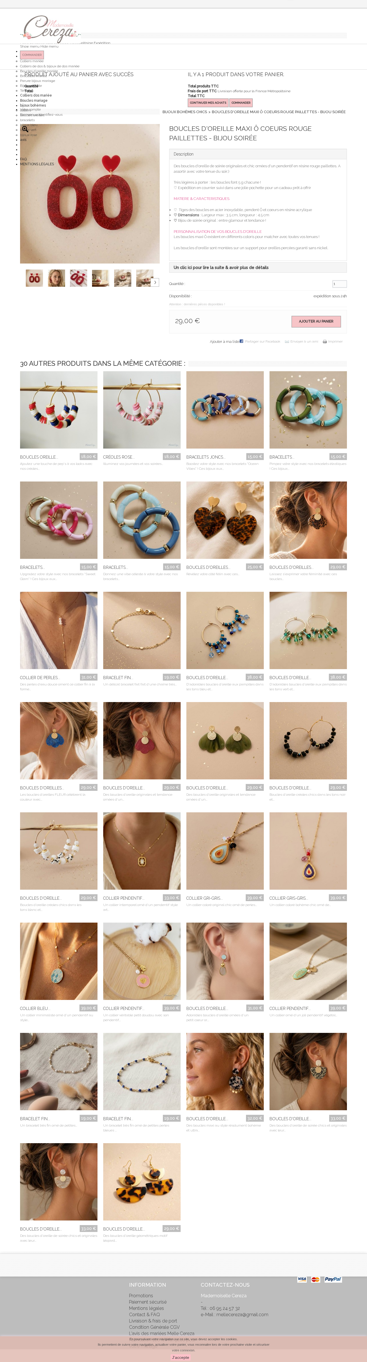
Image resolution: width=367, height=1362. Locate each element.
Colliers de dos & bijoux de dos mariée (49, 66)
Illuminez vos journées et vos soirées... (133, 464)
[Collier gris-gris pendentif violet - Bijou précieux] (308, 852)
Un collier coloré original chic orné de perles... (221, 905)
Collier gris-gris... (289, 898)
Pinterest (24, 1296)
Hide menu (49, 46)
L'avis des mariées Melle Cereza (161, 1333)
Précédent (28, 272)
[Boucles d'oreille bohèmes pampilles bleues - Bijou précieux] (225, 632)
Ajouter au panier (316, 321)
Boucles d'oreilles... (208, 567)
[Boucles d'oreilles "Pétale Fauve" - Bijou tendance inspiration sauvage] (308, 521)
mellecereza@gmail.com (242, 1314)
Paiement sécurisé (148, 1302)
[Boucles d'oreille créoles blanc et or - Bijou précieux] (58, 852)
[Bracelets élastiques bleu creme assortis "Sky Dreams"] (142, 521)
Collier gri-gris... (204, 898)
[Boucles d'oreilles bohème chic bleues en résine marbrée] (58, 742)
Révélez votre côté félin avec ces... (212, 574)
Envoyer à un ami (304, 341)
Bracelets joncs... (206, 457)
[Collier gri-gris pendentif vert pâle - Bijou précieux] (225, 852)
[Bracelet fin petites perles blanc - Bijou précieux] (58, 1073)
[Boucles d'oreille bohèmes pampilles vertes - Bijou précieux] (308, 632)
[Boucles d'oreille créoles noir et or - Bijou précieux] (308, 742)
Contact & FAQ (144, 1314)
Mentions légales (146, 1308)
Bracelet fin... (118, 677)
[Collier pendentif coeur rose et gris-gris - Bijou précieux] (142, 963)
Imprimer (335, 341)
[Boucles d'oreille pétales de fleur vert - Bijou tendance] (225, 742)
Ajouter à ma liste (224, 341)
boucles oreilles (32, 115)
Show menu (30, 46)
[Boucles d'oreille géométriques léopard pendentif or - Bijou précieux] (142, 1183)
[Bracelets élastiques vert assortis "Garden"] (308, 411)
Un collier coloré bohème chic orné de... (300, 905)
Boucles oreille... (39, 457)
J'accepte (180, 1357)
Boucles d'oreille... (207, 677)
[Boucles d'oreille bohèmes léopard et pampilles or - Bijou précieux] (225, 1073)
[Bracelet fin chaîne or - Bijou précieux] (142, 632)
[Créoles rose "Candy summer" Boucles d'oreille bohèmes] (142, 411)
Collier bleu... (35, 1008)
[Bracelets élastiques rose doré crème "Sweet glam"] (58, 521)
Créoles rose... (119, 457)
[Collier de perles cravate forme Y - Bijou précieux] (58, 632)
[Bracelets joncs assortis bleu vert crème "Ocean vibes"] (225, 411)
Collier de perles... (40, 677)
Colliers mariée (32, 61)
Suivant (155, 282)
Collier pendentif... (124, 898)
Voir (53, 442)
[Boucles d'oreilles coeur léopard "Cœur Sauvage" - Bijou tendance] (225, 521)
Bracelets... (282, 457)
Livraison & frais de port (153, 1321)
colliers (25, 110)
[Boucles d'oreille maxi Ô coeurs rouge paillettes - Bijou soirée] (37, 278)
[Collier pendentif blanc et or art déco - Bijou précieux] (142, 852)
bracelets (27, 120)
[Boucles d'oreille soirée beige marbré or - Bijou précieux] (58, 1183)
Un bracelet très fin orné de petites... (48, 1125)
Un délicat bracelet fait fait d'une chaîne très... (140, 684)
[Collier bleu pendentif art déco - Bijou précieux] (58, 963)
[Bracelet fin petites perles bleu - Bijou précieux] (142, 1073)
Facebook (24, 1284)
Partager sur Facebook (262, 341)
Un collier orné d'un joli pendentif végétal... (303, 1015)
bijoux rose (28, 135)
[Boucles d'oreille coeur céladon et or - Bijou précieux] (225, 963)
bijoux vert (28, 130)
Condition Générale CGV (154, 1327)
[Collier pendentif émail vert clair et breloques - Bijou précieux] (308, 963)
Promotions (141, 1295)
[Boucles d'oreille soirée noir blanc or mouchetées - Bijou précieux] (308, 1073)
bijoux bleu (29, 125)
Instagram (24, 1308)
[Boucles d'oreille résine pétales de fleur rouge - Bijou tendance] (142, 742)
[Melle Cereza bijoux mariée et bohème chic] (50, 29)
